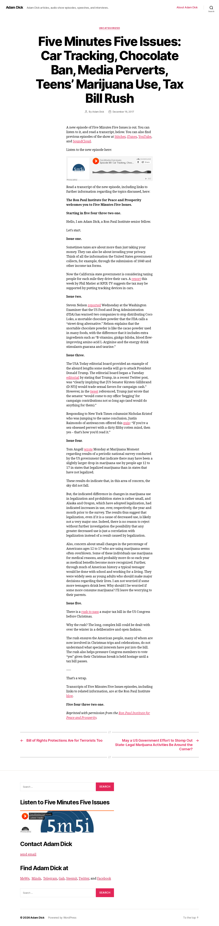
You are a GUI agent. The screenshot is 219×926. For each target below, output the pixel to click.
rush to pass (90, 612)
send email (28, 854)
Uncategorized (109, 28)
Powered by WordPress (62, 917)
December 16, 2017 (123, 111)
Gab (62, 879)
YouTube (144, 137)
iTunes (132, 137)
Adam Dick (14, 7)
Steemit (71, 879)
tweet (94, 392)
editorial (72, 378)
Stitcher (120, 137)
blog (69, 696)
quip (126, 423)
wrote (88, 449)
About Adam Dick (187, 7)
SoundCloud (82, 141)
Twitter (84, 879)
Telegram (50, 879)
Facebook (104, 879)
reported (94, 305)
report (136, 279)
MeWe (24, 879)
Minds (36, 879)
